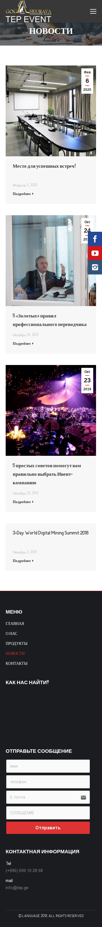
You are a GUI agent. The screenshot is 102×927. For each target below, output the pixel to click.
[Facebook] (95, 239)
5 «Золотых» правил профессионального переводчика (50, 320)
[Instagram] (95, 267)
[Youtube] (95, 253)
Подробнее (22, 194)
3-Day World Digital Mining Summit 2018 (50, 533)
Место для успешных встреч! (44, 166)
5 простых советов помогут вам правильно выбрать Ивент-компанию (47, 471)
